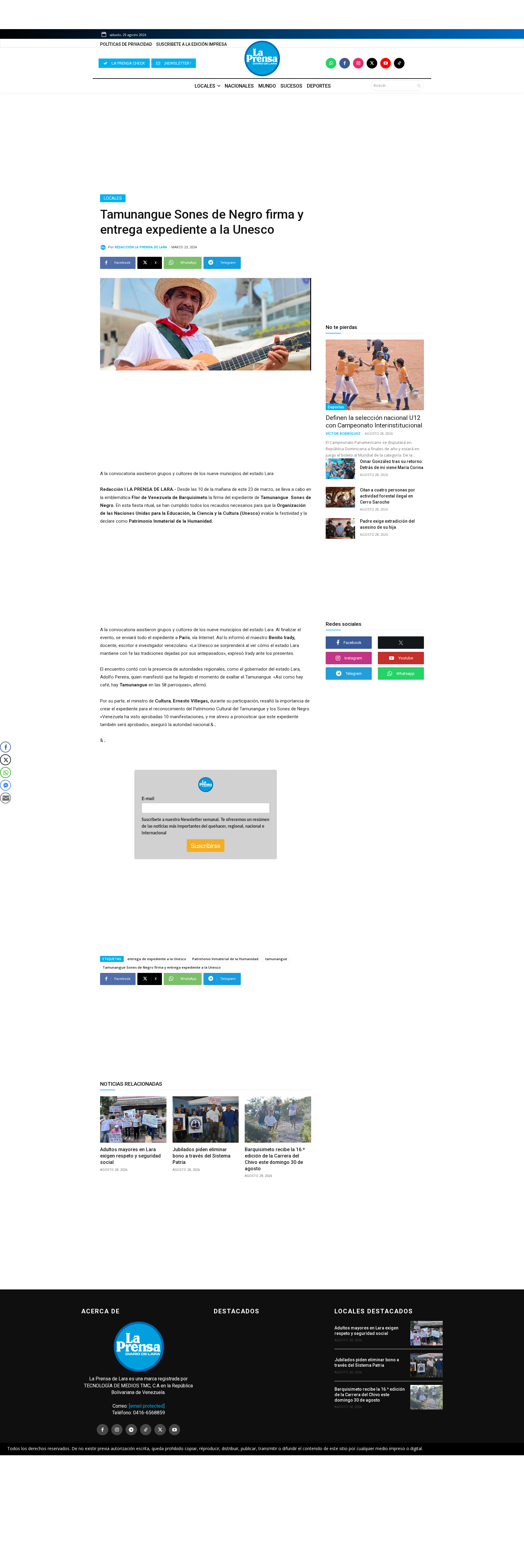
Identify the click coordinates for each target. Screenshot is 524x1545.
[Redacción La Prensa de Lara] (104, 247)
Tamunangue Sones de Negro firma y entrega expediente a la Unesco (161, 967)
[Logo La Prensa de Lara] (262, 58)
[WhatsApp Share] (5, 772)
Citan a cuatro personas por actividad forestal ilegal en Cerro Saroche (387, 496)
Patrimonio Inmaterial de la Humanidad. (225, 959)
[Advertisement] (262, 143)
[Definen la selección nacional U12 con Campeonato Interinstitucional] (375, 375)
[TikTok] (146, 1430)
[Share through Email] (5, 798)
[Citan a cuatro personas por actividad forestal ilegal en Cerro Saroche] (340, 497)
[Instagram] (358, 63)
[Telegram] (131, 1430)
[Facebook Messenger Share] (5, 785)
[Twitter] (372, 63)
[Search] (419, 85)
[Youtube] (385, 63)
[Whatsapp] (331, 63)
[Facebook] (344, 63)
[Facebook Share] (5, 747)
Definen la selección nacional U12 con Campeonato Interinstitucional (374, 421)
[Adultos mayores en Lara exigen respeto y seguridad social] (133, 1119)
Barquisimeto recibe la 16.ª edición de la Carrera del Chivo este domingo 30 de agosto (369, 1395)
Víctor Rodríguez (343, 433)
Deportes (336, 407)
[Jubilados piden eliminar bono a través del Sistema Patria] (206, 1119)
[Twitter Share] (5, 759)
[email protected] (147, 1406)
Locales (113, 198)
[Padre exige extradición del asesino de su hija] (340, 528)
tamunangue (276, 959)
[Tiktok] (399, 63)
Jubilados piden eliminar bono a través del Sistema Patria (201, 1156)
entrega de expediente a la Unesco (156, 959)
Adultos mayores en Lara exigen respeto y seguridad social (130, 1156)
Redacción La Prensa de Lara (141, 247)
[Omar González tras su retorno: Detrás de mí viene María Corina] (340, 468)
